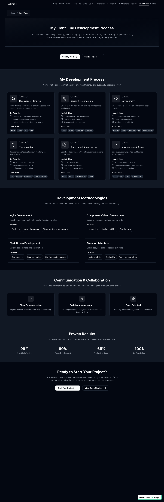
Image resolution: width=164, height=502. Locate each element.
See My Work (68, 57)
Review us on (144, 497)
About (61, 4)
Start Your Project (66, 388)
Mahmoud (12, 4)
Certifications (123, 4)
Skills (85, 4)
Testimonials (112, 4)
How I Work (144, 3)
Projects (77, 4)
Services (69, 4)
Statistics (101, 4)
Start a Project (90, 57)
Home (54, 4)
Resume (134, 4)
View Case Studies (93, 388)
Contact (153, 4)
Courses (92, 4)
